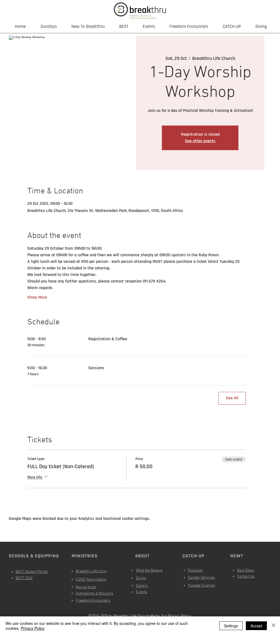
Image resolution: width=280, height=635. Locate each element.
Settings (231, 625)
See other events (200, 141)
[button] (148, 26)
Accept (256, 625)
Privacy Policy (33, 628)
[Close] (273, 626)
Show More (37, 297)
